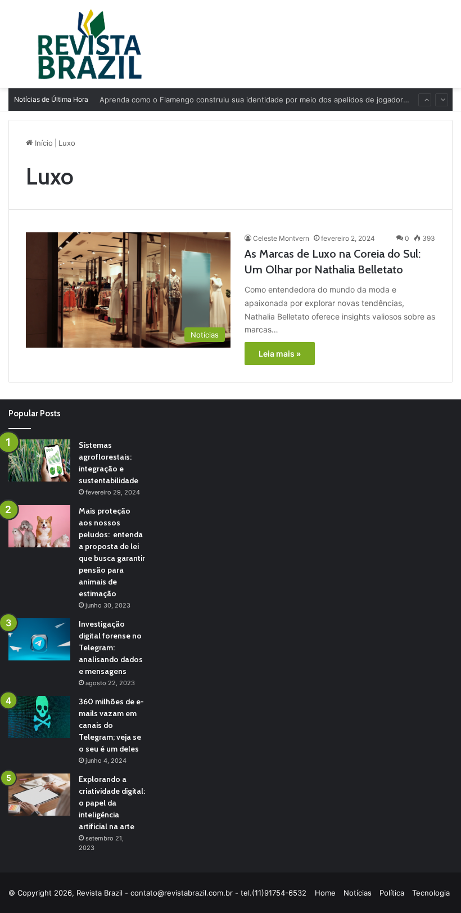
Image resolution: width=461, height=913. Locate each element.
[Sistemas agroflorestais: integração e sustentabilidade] (39, 460)
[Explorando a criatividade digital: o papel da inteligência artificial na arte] (39, 794)
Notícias (358, 892)
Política (391, 892)
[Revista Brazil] (90, 44)
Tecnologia (431, 892)
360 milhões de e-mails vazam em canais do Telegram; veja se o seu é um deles (111, 725)
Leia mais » (280, 353)
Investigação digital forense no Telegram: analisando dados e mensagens (111, 647)
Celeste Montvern (281, 238)
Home (325, 892)
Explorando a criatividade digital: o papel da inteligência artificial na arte (112, 802)
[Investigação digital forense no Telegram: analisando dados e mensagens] (39, 639)
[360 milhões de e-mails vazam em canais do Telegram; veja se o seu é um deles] (39, 717)
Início (43, 142)
